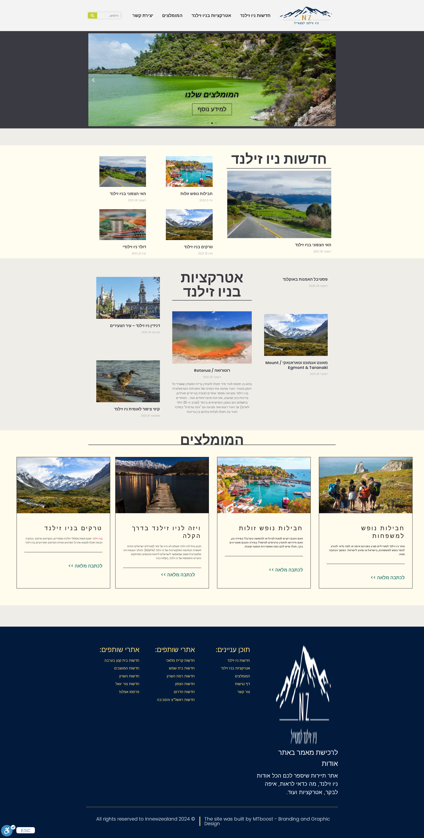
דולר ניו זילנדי (134, 247)
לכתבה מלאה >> (388, 577)
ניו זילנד (96, 538)
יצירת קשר (142, 15)
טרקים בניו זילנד (198, 247)
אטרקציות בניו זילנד (211, 15)
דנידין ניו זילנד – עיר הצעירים (135, 325)
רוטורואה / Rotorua (212, 370)
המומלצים (172, 15)
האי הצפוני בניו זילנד (313, 245)
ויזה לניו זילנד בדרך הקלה (166, 532)
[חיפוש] (92, 15)
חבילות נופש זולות (196, 193)
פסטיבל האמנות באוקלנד (305, 279)
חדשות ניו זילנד (255, 15)
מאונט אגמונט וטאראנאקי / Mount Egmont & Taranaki (296, 365)
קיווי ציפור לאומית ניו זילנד (137, 409)
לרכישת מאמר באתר (308, 752)
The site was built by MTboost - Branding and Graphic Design (267, 821)
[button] (330, 80)
